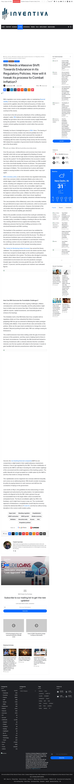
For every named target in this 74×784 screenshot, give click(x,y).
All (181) (62, 141)
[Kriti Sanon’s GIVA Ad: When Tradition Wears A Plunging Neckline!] (66, 300)
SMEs (4, 704)
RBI (15, 117)
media (40, 705)
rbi (38, 519)
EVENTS (17, 61)
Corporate (5, 693)
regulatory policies (25, 522)
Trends (33, 26)
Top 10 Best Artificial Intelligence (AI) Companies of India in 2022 (66, 216)
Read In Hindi (51, 26)
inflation (13, 519)
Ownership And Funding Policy (64, 779)
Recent (61, 207)
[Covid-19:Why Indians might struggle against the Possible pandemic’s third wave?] (57, 63)
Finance (5, 697)
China (46, 691)
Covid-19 (26, 506)
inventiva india (23, 519)
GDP (4, 699)
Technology (6, 737)
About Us (9, 779)
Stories (20, 26)
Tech (37, 26)
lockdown (51, 703)
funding (40, 700)
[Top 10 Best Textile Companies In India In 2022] (57, 243)
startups (45, 708)
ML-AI (4, 733)
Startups (8, 26)
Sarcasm (4, 717)
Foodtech (5, 726)
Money (4, 701)
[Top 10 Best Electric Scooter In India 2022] (57, 252)
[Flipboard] (34, 527)
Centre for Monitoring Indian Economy (18, 248)
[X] (14, 551)
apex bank (13, 513)
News (44, 705)
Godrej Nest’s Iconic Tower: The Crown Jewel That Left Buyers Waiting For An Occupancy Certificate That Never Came (40, 661)
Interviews (26, 26)
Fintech (5, 724)
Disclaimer (42, 781)
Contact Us (30, 779)
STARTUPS (4, 719)
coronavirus (41, 693)
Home (3, 26)
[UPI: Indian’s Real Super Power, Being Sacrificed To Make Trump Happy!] (25, 652)
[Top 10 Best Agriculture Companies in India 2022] (57, 225)
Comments (68, 207)
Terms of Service (23, 779)
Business (14, 26)
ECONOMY (46, 696)
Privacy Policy (15, 779)
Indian (40, 703)
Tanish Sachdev (9, 85)
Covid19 (40, 696)
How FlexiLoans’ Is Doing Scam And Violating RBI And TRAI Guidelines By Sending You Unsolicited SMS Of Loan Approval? (16, 571)
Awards (47, 781)
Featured (4, 710)
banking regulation (24, 513)
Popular (54, 207)
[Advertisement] (37, 41)
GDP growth (25, 516)
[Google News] (22, 527)
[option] (25, 570)
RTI (3, 715)
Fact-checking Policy (18, 781)
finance (47, 698)
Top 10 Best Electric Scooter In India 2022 (66, 251)
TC (49, 708)
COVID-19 (48, 693)
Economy (5, 695)
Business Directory (54, 781)
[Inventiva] (24, 14)
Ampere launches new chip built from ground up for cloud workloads (66, 234)
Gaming (5, 728)
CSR (5, 779)
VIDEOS (4, 748)
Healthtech (5, 731)
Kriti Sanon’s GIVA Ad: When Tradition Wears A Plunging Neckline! (66, 307)
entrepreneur (41, 698)
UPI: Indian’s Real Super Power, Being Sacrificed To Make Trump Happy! (24, 659)
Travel (4, 740)
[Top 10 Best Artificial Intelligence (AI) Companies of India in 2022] (57, 216)
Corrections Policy (35, 781)
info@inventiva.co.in (35, 768)
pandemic (50, 705)
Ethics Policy (27, 781)
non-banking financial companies (21, 461)
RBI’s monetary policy (10, 177)
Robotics (5, 735)
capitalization (37, 513)
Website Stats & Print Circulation (41, 779)
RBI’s (31, 130)
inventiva (45, 703)
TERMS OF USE (52, 779)
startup (40, 708)
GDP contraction (13, 516)
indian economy (36, 516)
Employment (43, 26)
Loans (32, 519)
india (49, 700)
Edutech (5, 722)
